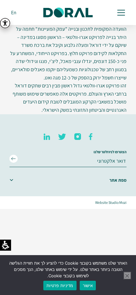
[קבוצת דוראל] (68, 13)
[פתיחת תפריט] (120, 12)
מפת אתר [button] (118, 180)
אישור (88, 285)
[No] (127, 275)
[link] (90, 136)
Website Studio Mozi (111, 202)
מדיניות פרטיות (59, 285)
